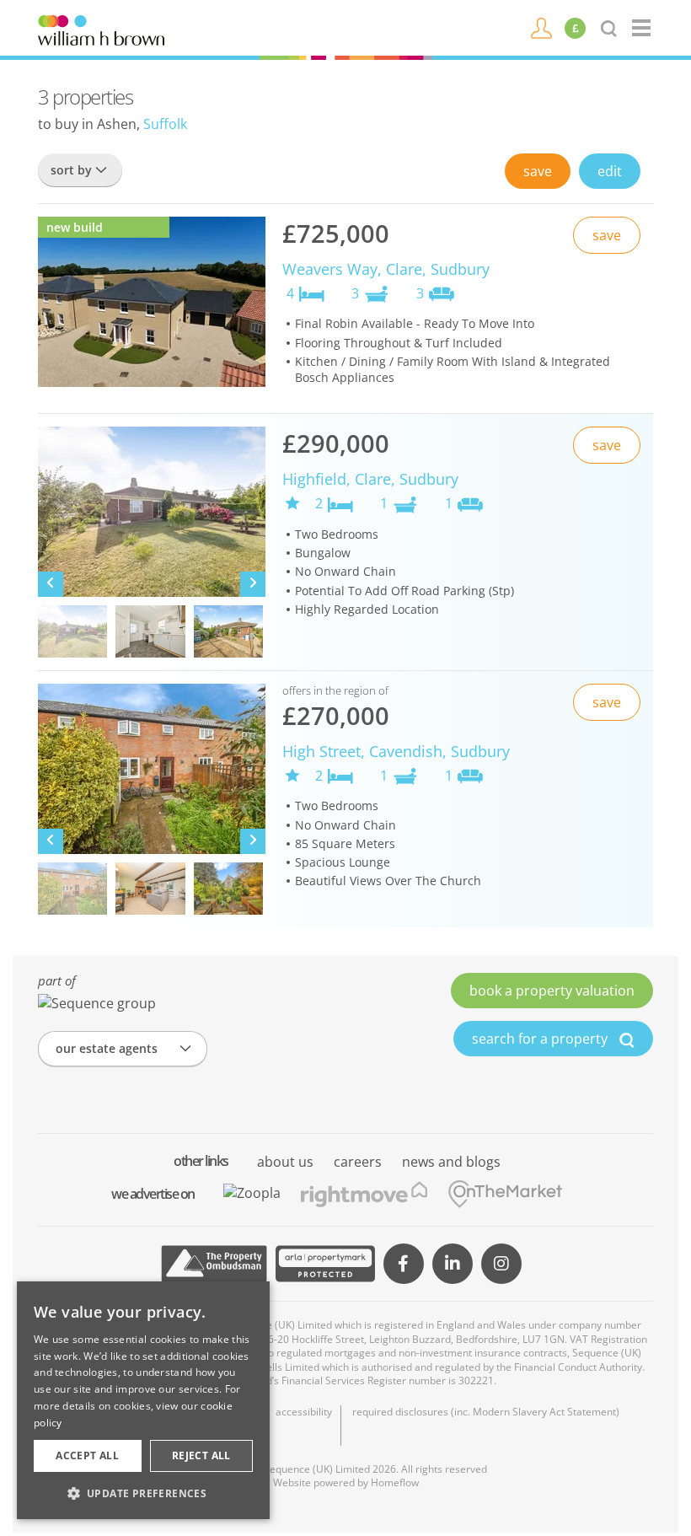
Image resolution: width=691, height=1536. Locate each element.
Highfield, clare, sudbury (370, 479)
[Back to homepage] (642, 28)
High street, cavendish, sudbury (396, 751)
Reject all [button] (201, 1455)
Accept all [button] (87, 1455)
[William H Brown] (101, 28)
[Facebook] (403, 1263)
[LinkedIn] (452, 1263)
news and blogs (451, 1161)
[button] (143, 1493)
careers (358, 1161)
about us (285, 1161)
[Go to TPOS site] (214, 1263)
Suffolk (165, 124)
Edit (609, 171)
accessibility (304, 1412)
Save (537, 171)
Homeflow (395, 1482)
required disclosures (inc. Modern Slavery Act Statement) (485, 1412)
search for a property (541, 1038)
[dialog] (143, 1400)
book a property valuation (552, 990)
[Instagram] (501, 1263)
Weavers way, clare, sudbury (386, 269)
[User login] (541, 27)
